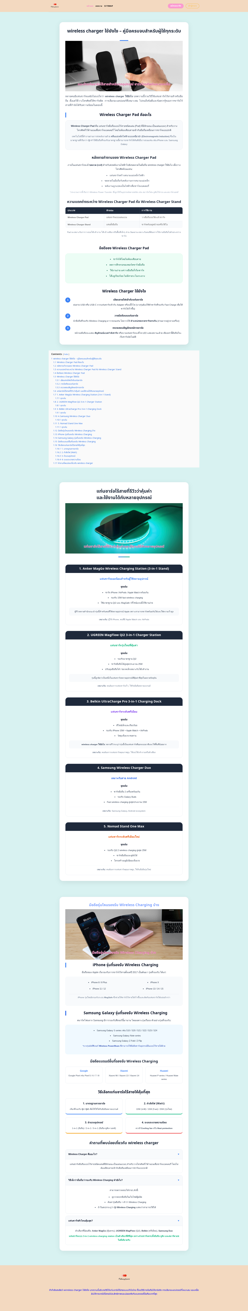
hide (66, 354)
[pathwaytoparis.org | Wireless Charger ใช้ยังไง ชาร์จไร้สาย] (65, 6)
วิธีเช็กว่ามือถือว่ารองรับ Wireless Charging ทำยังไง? (124, 1180)
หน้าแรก (90, 6)
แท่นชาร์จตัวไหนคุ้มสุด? (124, 1220)
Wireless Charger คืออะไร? (124, 1154)
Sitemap (108, 6)
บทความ (98, 6)
